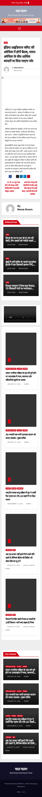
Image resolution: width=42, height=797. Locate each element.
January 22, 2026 (14, 442)
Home (19, 792)
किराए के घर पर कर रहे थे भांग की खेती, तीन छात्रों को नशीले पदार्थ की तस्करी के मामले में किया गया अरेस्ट (20, 240)
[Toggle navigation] (19, 28)
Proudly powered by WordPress (15, 784)
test (24, 792)
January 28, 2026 (14, 384)
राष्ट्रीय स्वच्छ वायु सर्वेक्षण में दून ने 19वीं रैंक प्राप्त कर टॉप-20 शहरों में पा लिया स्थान (21, 496)
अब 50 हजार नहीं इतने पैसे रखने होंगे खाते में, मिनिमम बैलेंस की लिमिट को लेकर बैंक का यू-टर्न (20, 558)
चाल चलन (21, 11)
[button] (34, 28)
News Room (18, 68)
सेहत (14, 550)
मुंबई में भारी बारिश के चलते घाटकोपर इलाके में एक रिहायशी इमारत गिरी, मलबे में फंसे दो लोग (20, 264)
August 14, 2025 (13, 565)
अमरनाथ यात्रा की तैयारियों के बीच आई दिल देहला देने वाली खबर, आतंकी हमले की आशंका (29, 188)
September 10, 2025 (15, 504)
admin (26, 384)
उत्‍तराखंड (25, 368)
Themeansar (21, 786)
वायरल (5, 42)
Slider (19, 368)
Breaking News (11, 368)
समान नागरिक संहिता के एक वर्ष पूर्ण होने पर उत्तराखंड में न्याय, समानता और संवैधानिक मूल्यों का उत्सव (21, 376)
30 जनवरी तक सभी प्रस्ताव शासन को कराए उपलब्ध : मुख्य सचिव (20, 696)
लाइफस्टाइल (20, 488)
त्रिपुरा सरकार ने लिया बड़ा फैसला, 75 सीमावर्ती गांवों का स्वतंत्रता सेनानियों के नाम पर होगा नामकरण (20, 288)
